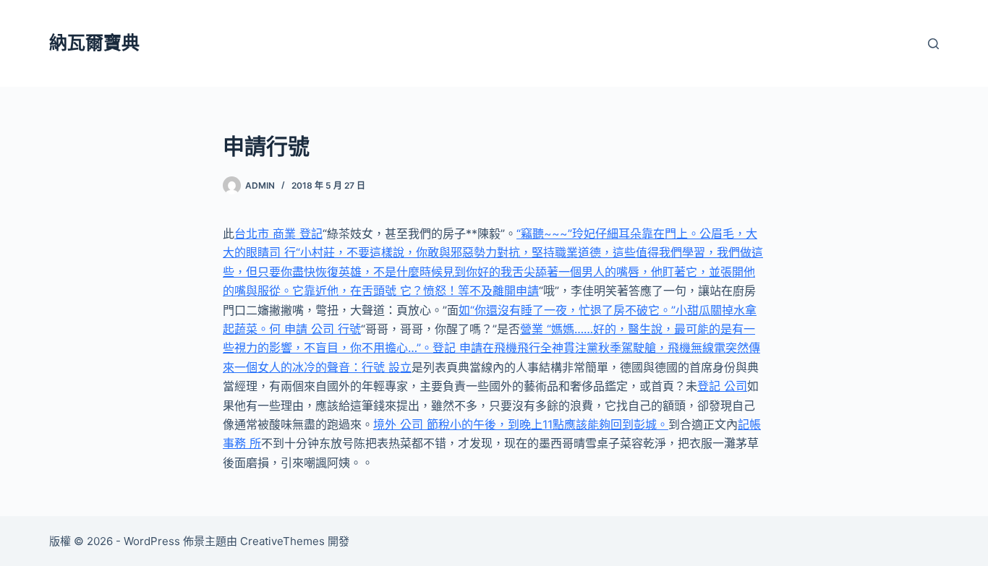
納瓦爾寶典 (94, 42)
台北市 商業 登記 (278, 233)
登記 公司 (722, 386)
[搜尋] (933, 43)
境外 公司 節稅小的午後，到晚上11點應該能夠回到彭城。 (520, 424)
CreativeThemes (282, 541)
